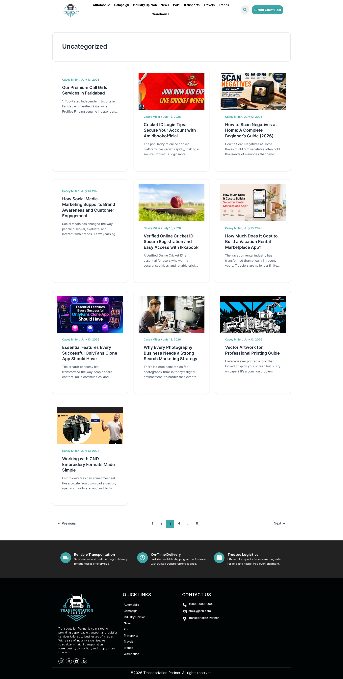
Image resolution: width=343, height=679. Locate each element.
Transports (191, 5)
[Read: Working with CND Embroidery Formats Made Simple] (90, 425)
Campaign (121, 5)
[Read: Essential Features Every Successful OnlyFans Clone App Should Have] (90, 314)
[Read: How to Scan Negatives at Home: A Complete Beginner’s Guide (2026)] (253, 91)
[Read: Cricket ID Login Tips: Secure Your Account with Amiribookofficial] (172, 91)
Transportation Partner (161, 673)
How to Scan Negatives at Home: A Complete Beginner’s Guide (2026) (251, 130)
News (165, 5)
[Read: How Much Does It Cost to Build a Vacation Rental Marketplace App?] (253, 202)
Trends (224, 5)
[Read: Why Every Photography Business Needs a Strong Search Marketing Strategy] (172, 314)
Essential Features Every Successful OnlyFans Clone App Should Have (89, 353)
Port (176, 5)
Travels (209, 5)
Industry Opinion (145, 5)
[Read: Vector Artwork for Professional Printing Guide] (253, 314)
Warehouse (161, 14)
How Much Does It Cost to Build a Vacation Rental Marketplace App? (251, 241)
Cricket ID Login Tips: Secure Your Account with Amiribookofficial (170, 130)
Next (279, 523)
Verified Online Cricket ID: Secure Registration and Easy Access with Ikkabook (171, 241)
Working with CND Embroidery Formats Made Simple (88, 464)
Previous (67, 523)
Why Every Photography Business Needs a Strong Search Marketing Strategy (170, 353)
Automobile (101, 5)
